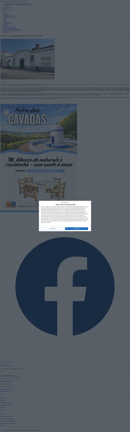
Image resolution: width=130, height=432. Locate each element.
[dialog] (65, 216)
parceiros (50, 206)
